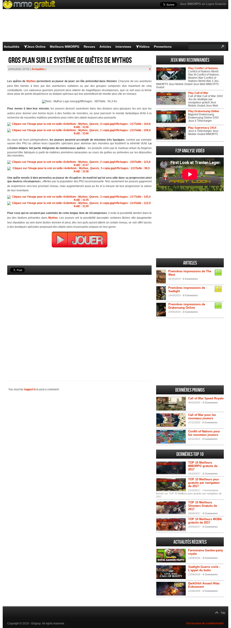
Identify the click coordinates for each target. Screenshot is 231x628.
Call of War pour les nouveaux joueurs (202, 416)
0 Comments (190, 278)
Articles (105, 46)
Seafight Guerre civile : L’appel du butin (204, 568)
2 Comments (210, 473)
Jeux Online (36, 46)
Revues (89, 46)
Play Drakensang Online (203, 111)
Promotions (163, 46)
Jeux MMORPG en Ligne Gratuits (203, 4)
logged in (30, 389)
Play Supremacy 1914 (202, 127)
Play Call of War (198, 93)
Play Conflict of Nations (203, 68)
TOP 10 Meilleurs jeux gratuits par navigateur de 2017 (204, 483)
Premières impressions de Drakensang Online (186, 306)
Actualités (11, 46)
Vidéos (144, 46)
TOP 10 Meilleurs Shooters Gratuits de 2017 (202, 506)
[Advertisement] (79, 320)
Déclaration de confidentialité (205, 623)
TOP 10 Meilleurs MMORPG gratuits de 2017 (202, 466)
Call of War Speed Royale (206, 398)
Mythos (31, 81)
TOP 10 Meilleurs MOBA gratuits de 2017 (205, 520)
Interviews (123, 46)
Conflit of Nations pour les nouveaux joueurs (204, 433)
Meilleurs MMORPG (64, 46)
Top (223, 612)
